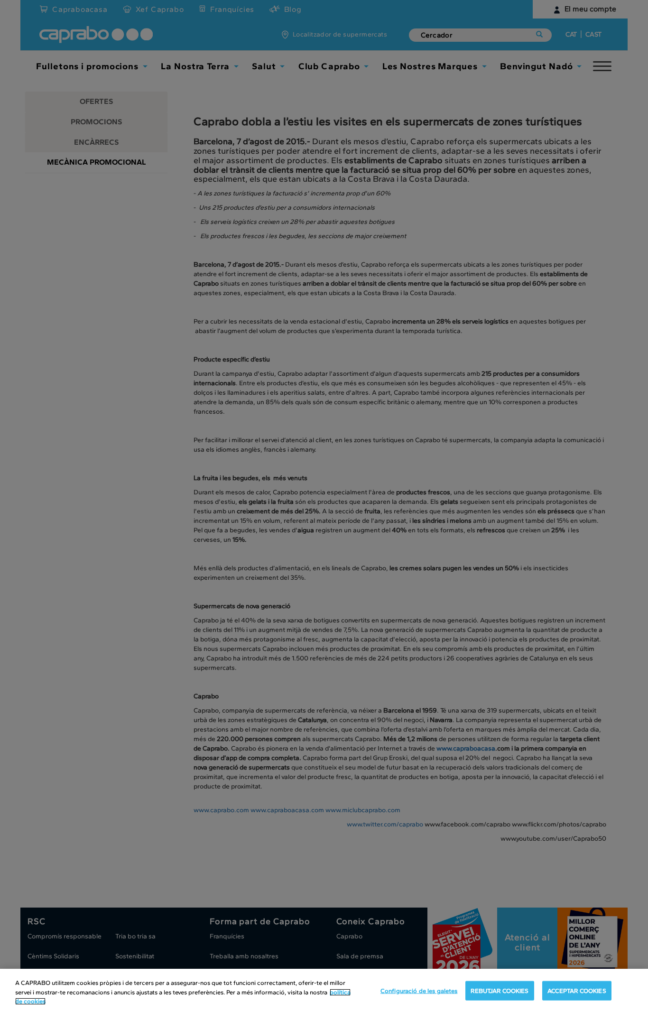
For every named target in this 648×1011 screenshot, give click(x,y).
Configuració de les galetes (419, 990)
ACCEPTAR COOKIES (576, 990)
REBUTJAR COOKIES (499, 990)
